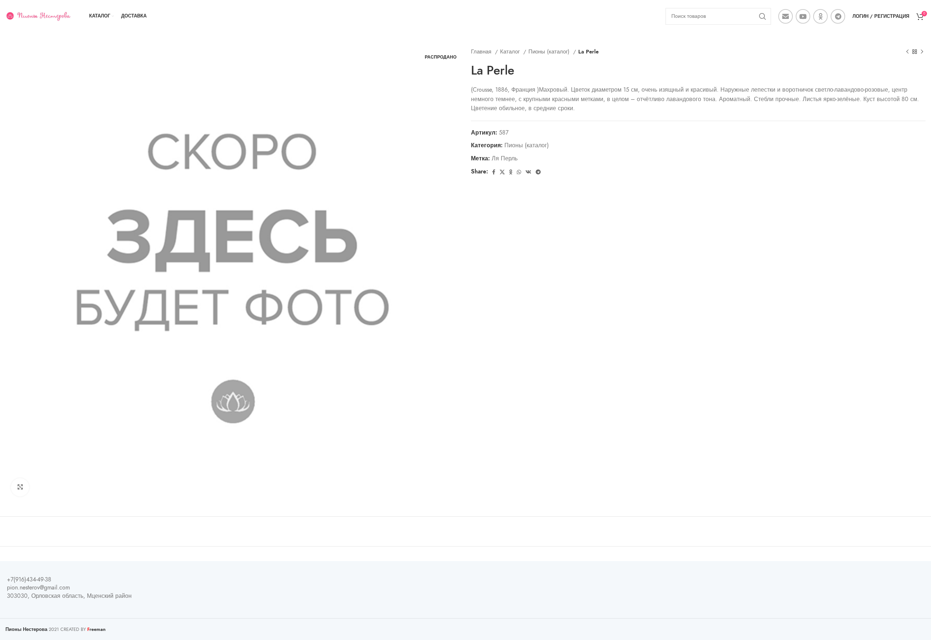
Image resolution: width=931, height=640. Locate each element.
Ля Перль (505, 159)
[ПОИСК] (762, 16)
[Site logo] (38, 16)
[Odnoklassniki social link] (820, 16)
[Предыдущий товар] (907, 51)
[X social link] (502, 172)
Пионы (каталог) (549, 51)
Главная (482, 51)
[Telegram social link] (838, 16)
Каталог (511, 51)
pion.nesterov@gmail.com (38, 588)
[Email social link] (785, 16)
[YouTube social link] (803, 16)
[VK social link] (528, 172)
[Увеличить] (20, 487)
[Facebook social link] (494, 172)
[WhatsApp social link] (519, 172)
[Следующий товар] (922, 51)
